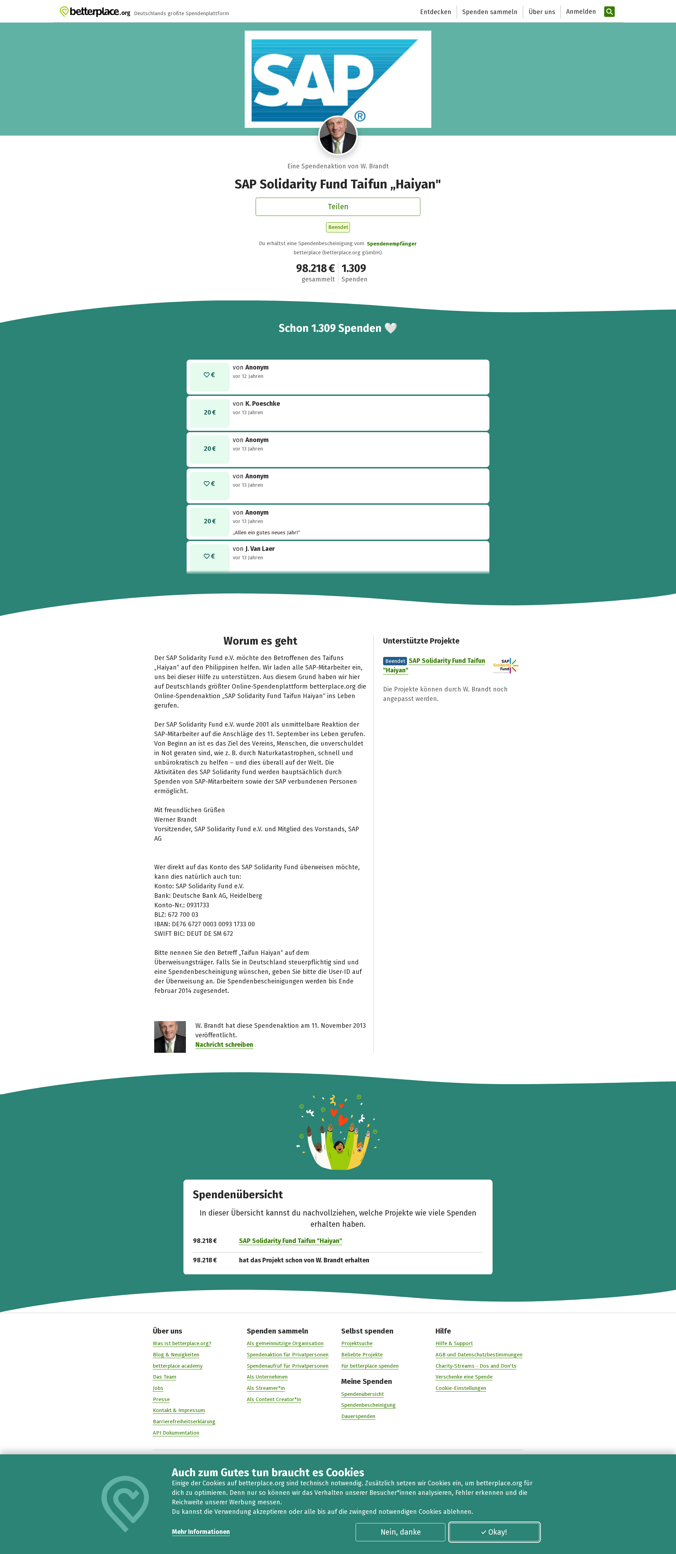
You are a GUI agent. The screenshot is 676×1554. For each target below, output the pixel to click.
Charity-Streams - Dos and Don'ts (476, 1366)
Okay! (497, 1532)
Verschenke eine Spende (464, 1377)
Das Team (164, 1377)
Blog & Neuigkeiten (176, 1354)
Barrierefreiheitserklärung (184, 1421)
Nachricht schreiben (224, 1045)
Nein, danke (401, 1532)
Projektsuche (357, 1343)
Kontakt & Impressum (179, 1410)
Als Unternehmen (267, 1377)
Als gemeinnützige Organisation (285, 1343)
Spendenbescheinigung (368, 1405)
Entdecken (435, 12)
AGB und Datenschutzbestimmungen (479, 1354)
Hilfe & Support (454, 1343)
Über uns (541, 12)
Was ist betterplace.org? (182, 1343)
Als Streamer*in (266, 1388)
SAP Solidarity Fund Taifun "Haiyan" (290, 1241)
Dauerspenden (358, 1416)
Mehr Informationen (201, 1532)
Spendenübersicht (362, 1394)
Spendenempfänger (392, 244)
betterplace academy (177, 1366)
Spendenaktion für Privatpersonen (287, 1354)
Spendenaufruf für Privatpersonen (287, 1366)
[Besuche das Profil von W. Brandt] (338, 135)
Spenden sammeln (490, 12)
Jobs (158, 1388)
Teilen (338, 206)
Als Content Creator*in (274, 1399)
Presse (161, 1399)
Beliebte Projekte (362, 1354)
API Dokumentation (176, 1433)
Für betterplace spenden (370, 1366)
